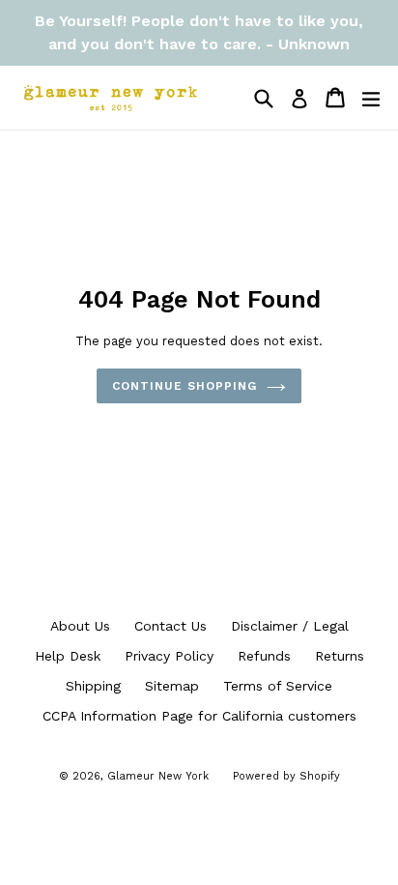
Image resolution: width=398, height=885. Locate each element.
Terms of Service (277, 685)
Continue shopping (184, 386)
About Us (80, 626)
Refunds (264, 656)
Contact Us (170, 626)
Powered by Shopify (286, 776)
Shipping (93, 685)
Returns (339, 656)
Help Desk (67, 656)
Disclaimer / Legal (290, 626)
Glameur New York (158, 776)
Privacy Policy (169, 656)
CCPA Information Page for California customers (199, 715)
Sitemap (172, 685)
